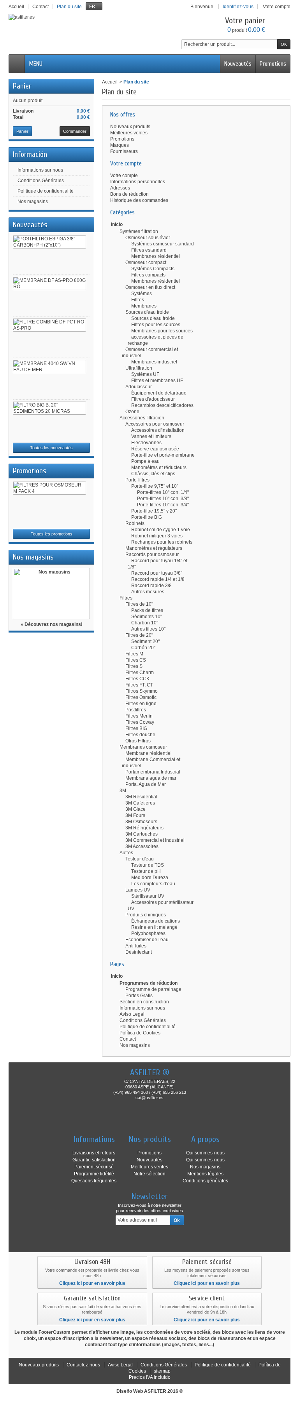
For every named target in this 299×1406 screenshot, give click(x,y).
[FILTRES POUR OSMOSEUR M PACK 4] (49, 488)
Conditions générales (205, 1181)
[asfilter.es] (22, 17)
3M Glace (135, 809)
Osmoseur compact (145, 262)
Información (30, 154)
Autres (126, 852)
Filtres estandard (149, 250)
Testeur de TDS (147, 865)
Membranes (144, 306)
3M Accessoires (141, 846)
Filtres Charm (139, 672)
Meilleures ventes (129, 133)
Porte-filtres (137, 480)
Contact (128, 1039)
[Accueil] (17, 64)
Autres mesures (147, 591)
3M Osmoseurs (141, 821)
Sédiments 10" (146, 616)
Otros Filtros (138, 741)
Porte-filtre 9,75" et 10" (154, 486)
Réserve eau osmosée (155, 449)
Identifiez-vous (238, 6)
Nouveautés (238, 63)
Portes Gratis (139, 995)
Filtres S (133, 666)
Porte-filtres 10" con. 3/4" (163, 504)
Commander (74, 131)
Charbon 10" (144, 623)
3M (123, 790)
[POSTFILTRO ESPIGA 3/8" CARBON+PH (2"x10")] (49, 242)
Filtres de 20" (139, 635)
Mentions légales (205, 1174)
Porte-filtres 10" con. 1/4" (163, 492)
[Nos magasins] (51, 593)
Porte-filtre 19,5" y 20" (154, 511)
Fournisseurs (124, 151)
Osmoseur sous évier (147, 237)
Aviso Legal (132, 1014)
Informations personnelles (137, 181)
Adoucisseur (138, 386)
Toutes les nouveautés (51, 447)
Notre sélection (149, 1174)
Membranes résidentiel (155, 256)
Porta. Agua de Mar (145, 784)
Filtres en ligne (141, 703)
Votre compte (124, 175)
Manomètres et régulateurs (153, 548)
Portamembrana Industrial (152, 772)
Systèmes (141, 293)
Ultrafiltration (138, 368)
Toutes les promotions (51, 534)
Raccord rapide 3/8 (151, 585)
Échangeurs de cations (155, 921)
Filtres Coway (139, 722)
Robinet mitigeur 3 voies (157, 536)
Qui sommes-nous (205, 1153)
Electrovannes (146, 442)
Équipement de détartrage (158, 393)
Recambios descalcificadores (162, 405)
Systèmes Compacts (152, 268)
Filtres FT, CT (139, 685)
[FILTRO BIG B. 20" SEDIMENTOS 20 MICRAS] (49, 408)
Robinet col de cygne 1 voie (160, 529)
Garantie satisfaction (94, 1160)
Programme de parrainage (153, 989)
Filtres (137, 299)
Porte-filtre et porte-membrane (163, 455)
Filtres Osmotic (141, 697)
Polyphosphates (148, 933)
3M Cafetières (140, 803)
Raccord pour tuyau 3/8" (156, 573)
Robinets (134, 523)
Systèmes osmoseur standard (162, 244)
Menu (35, 63)
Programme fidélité (94, 1174)
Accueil (110, 82)
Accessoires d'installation (158, 430)
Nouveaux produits (130, 126)
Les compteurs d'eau (153, 883)
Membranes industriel (154, 362)
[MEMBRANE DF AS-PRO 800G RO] (49, 283)
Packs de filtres (147, 610)
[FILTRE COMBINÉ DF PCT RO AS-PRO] (49, 325)
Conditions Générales (41, 180)
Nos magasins (33, 201)
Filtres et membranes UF (157, 380)
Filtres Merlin (139, 716)
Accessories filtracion (142, 418)
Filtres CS (135, 660)
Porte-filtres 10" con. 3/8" (163, 498)
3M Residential (141, 796)
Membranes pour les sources (162, 331)
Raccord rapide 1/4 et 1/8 (158, 579)
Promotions (273, 63)
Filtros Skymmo (141, 691)
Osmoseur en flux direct (150, 287)
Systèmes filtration (139, 231)
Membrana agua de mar (150, 778)
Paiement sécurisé (94, 1167)
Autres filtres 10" (148, 629)
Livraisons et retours (93, 1153)
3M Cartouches (141, 834)
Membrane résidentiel (148, 753)
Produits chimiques (145, 915)
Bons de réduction (129, 194)
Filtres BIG (136, 728)
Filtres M (134, 654)
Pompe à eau (145, 461)
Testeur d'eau (139, 859)
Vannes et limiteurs (151, 436)
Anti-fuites (135, 946)
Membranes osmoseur (143, 747)
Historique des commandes (139, 200)
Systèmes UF (145, 374)
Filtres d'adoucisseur (153, 399)
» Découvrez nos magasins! (52, 624)
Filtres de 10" (139, 604)
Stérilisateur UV (147, 896)
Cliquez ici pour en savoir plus (92, 1283)
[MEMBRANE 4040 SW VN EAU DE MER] (49, 366)
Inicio (117, 224)
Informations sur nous (40, 170)
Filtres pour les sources (155, 324)
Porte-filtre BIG (146, 517)
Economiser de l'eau (147, 939)
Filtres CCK (137, 678)
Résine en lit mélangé (154, 927)
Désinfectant (138, 952)
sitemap (162, 1371)
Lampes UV (137, 890)
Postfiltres (135, 710)
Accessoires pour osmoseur (154, 424)
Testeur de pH (146, 871)
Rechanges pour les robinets (161, 542)
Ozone (132, 411)
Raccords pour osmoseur (152, 554)
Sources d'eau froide (147, 312)
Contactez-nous (83, 1365)
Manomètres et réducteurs (158, 467)
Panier (22, 86)
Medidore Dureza (149, 877)
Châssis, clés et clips (153, 473)
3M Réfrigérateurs (144, 828)
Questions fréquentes (93, 1181)
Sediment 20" (145, 641)
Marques (119, 145)
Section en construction (144, 1002)
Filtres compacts (148, 275)
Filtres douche (140, 734)
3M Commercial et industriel (155, 840)
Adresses (120, 188)
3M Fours (135, 815)
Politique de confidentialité (46, 191)
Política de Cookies (140, 1033)
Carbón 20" (143, 647)
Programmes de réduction (149, 983)
